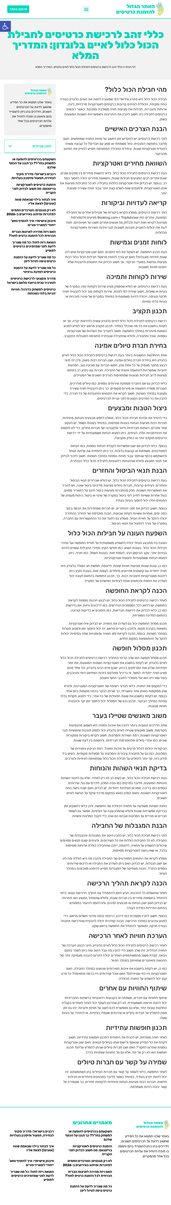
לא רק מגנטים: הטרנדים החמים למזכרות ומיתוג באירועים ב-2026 (31, 212)
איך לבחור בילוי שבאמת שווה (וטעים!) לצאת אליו (35, 201)
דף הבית (131, 67)
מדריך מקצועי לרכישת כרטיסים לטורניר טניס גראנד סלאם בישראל (31, 280)
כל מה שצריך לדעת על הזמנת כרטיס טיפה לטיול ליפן (35, 259)
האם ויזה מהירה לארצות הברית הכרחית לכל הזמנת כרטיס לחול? (32, 234)
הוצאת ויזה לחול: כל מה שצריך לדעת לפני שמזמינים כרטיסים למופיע (34, 246)
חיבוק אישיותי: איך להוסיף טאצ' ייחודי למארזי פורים (33, 223)
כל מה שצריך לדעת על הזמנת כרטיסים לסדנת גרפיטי (35, 270)
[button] (5, 26)
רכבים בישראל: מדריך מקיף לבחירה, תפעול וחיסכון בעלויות (33, 176)
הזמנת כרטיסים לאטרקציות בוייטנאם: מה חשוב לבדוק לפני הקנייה (34, 189)
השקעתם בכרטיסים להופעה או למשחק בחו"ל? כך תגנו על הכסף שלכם (32, 163)
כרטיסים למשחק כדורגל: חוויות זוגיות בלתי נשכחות (33, 291)
